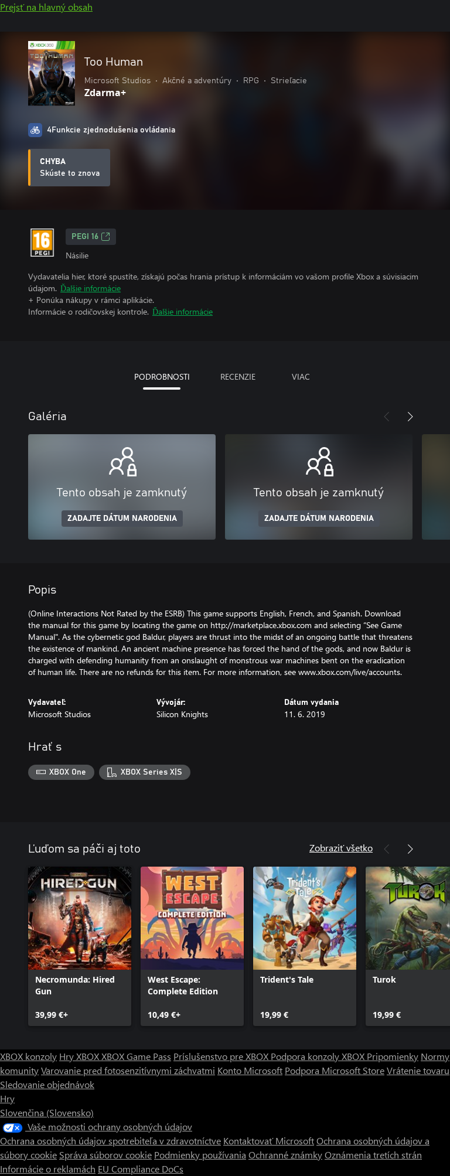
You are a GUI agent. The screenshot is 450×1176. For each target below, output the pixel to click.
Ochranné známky (285, 1154)
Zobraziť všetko (341, 847)
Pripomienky (392, 1056)
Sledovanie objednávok (47, 1084)
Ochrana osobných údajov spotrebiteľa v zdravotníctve (110, 1140)
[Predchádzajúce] (386, 416)
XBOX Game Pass (136, 1056)
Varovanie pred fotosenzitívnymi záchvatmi (128, 1070)
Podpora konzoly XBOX (319, 1056)
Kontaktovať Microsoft (268, 1140)
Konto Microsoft (249, 1070)
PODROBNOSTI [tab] (162, 376)
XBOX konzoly (28, 1056)
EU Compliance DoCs (140, 1169)
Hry (7, 1098)
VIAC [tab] (301, 376)
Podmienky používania (200, 1154)
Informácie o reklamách (48, 1169)
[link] (79, 946)
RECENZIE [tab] (237, 376)
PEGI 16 (84, 237)
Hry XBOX (80, 1056)
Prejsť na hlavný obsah (46, 7)
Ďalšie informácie (90, 288)
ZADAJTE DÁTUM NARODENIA (122, 518)
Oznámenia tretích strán (373, 1154)
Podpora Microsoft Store (334, 1070)
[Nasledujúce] (410, 416)
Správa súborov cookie (105, 1154)
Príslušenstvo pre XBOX (222, 1056)
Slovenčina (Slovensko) (47, 1112)
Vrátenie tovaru (418, 1070)
